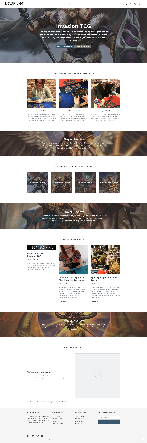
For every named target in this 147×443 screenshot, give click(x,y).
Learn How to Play (83, 46)
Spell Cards (55, 421)
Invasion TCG (35, 439)
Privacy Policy (79, 416)
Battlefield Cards (57, 423)
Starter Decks (56, 416)
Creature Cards (57, 419)
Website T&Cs (79, 419)
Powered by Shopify (44, 439)
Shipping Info (79, 421)
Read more (31, 273)
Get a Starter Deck (64, 46)
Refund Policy (79, 423)
